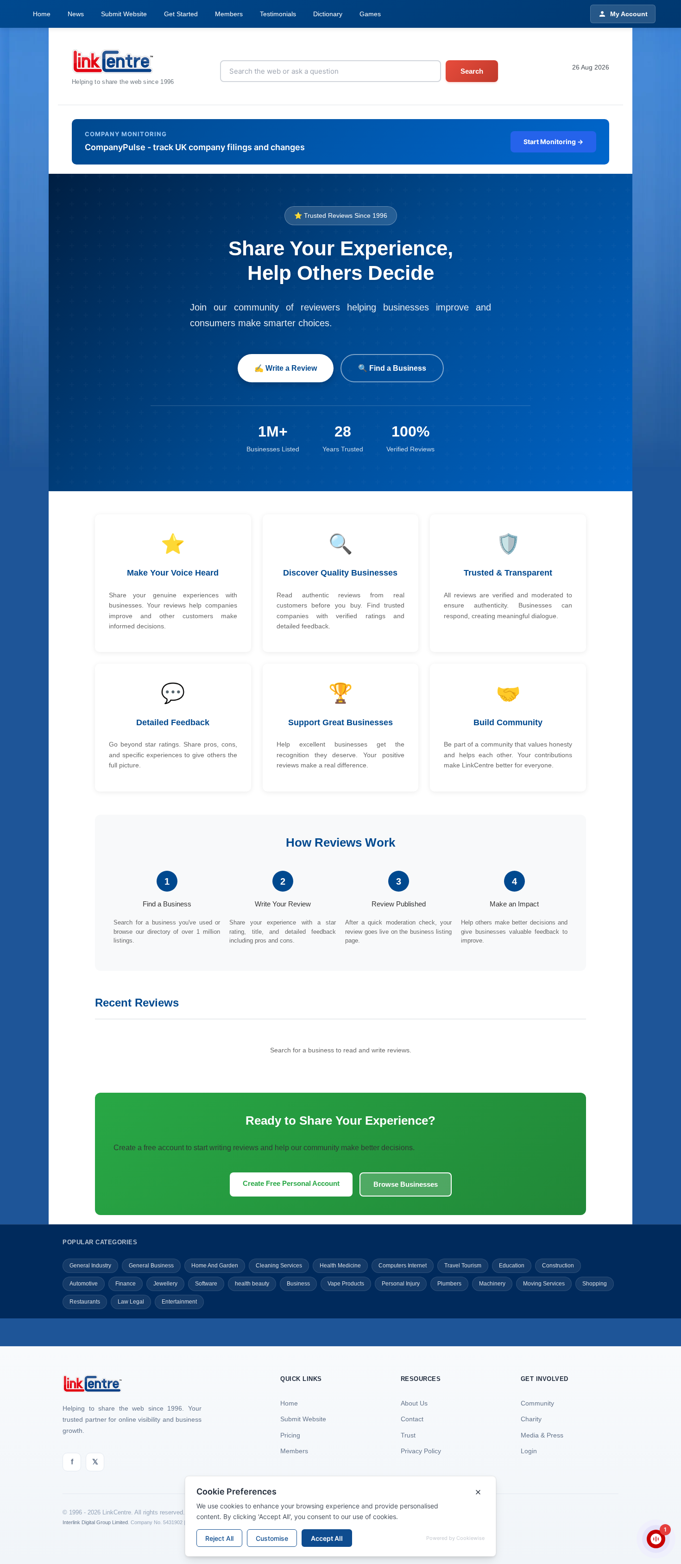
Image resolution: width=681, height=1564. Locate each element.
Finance (125, 1283)
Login (529, 1451)
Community (537, 1403)
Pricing (290, 1435)
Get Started (181, 14)
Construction (558, 1265)
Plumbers (449, 1283)
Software (206, 1283)
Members (229, 14)
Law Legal (131, 1301)
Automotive (83, 1283)
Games (370, 14)
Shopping (594, 1283)
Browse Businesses (405, 1184)
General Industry (90, 1265)
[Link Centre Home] (123, 61)
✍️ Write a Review (285, 368)
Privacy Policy (421, 1451)
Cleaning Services (279, 1265)
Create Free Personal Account (291, 1183)
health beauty (252, 1283)
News (76, 14)
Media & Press (542, 1435)
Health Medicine (340, 1265)
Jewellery (165, 1283)
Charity (531, 1419)
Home (41, 14)
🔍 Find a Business (392, 368)
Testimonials (278, 14)
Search (471, 71)
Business (298, 1283)
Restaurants (84, 1301)
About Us (414, 1403)
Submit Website (124, 14)
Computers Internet (402, 1265)
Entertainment (179, 1301)
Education (511, 1265)
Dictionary (327, 14)
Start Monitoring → (553, 142)
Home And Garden (214, 1265)
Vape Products (346, 1283)
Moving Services (544, 1283)
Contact (412, 1419)
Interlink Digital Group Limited (95, 1522)
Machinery (492, 1283)
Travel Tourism (462, 1265)
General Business (151, 1265)
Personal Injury (401, 1283)
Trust (408, 1435)
